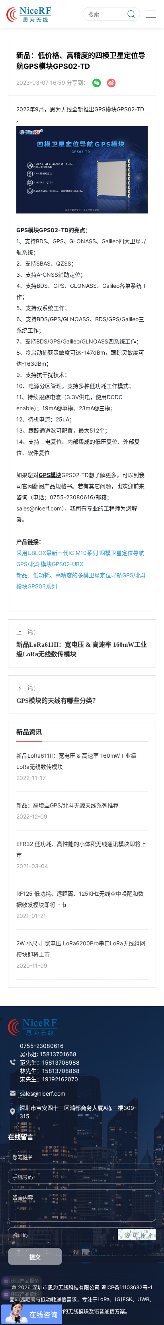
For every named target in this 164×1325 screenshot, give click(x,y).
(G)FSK (123, 1299)
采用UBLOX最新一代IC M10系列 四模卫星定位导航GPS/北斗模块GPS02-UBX (80, 558)
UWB (143, 1299)
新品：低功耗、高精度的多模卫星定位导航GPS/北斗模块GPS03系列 (81, 581)
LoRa (103, 1299)
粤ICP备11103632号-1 (126, 1287)
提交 (35, 1256)
